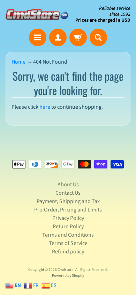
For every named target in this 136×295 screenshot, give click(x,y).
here (44, 107)
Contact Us (68, 193)
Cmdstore (66, 269)
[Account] (58, 37)
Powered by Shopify (68, 275)
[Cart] (78, 37)
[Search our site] (98, 37)
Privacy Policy (68, 218)
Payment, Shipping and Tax (68, 201)
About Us (68, 184)
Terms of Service (68, 243)
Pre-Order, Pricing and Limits (68, 210)
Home (18, 62)
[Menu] (37, 37)
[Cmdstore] (37, 14)
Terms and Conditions (68, 235)
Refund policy (68, 252)
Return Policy (68, 226)
